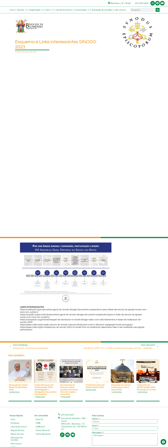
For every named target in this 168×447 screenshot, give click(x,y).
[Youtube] (162, 3)
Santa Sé (39, 419)
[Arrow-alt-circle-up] (163, 442)
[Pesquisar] (158, 10)
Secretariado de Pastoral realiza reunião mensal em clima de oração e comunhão (69, 390)
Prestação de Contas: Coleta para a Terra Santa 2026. (121, 387)
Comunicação (81, 9)
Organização (34, 9)
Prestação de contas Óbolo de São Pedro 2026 (18, 387)
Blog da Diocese (17, 430)
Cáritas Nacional (43, 430)
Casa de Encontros (63, 9)
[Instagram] (152, 3)
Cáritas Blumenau (43, 434)
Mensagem (97, 432)
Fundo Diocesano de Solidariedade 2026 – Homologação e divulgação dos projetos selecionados (46, 390)
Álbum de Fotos (17, 434)
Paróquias (15, 423)
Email (94, 425)
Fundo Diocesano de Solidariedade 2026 (95, 386)
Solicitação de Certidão (102, 9)
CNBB (38, 423)
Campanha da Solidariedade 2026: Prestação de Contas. (146, 387)
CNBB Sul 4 (40, 426)
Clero (47, 9)
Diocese (20, 9)
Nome (95, 419)
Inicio (12, 9)
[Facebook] (157, 3)
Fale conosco (120, 9)
